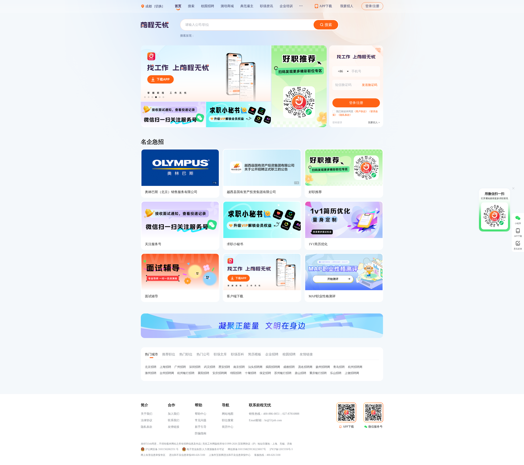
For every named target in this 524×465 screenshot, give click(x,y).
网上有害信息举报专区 (153, 455)
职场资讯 (266, 6)
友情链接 (306, 354)
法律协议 (146, 420)
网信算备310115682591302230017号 (247, 449)
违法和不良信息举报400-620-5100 (187, 455)
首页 (178, 6)
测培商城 (227, 6)
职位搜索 (227, 420)
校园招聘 (207, 6)
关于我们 (146, 413)
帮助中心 (200, 413)
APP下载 (348, 426)
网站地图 (227, 413)
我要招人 (346, 6)
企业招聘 (271, 354)
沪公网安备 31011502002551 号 (161, 449)
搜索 (191, 6)
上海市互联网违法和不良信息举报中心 (230, 455)
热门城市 (151, 354)
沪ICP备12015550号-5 (281, 449)
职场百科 (237, 354)
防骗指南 (200, 433)
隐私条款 (146, 426)
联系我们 (173, 420)
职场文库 (220, 354)
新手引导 (200, 426)
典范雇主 (246, 6)
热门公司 (203, 354)
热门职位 (185, 354)
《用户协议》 (360, 111)
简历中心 (227, 426)
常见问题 (200, 420)
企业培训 (286, 6)
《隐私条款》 (344, 114)
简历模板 (254, 354)
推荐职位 (168, 354)
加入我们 (173, 413)
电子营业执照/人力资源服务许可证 (205, 449)
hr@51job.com (273, 420)
